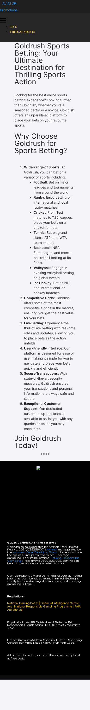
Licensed (51, 549)
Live (13, 27)
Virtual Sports (22, 32)
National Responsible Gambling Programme (43, 606)
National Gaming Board (23, 603)
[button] (9, 3)
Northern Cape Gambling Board (34, 552)
